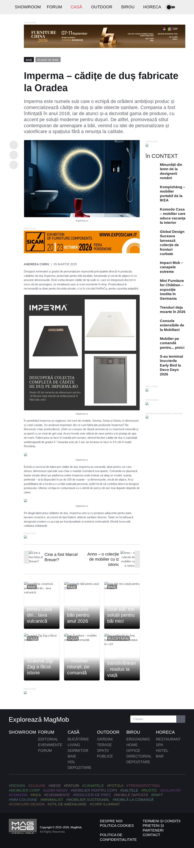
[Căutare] (181, 719)
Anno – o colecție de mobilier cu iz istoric (103, 559)
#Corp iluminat (105, 804)
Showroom (22, 732)
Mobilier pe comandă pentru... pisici (172, 343)
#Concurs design (27, 804)
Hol (71, 762)
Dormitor (78, 750)
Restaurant (168, 739)
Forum (46, 732)
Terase (104, 745)
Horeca (165, 732)
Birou (133, 732)
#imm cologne (23, 800)
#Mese (54, 786)
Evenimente (50, 745)
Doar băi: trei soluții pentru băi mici (121, 615)
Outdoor (108, 732)
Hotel (162, 750)
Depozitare (79, 767)
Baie (29, 60)
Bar (159, 756)
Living (74, 745)
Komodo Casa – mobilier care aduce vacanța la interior (172, 216)
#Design (17, 786)
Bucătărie (118, 639)
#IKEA (36, 795)
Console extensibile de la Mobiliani (172, 325)
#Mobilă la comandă (133, 800)
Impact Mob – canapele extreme (171, 267)
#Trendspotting (143, 786)
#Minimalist (51, 800)
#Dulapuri (170, 790)
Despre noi (111, 821)
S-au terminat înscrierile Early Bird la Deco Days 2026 (171, 365)
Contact (151, 835)
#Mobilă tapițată (131, 795)
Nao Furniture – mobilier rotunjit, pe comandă (81, 663)
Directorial (139, 756)
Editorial (48, 739)
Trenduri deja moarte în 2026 (172, 309)
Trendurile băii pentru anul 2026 (78, 615)
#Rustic (149, 790)
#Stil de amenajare (67, 804)
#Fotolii (115, 786)
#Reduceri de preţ (92, 795)
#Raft (157, 795)
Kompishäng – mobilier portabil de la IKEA (172, 193)
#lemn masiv (55, 790)
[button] (182, 7)
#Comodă (18, 795)
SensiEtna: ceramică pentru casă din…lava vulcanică (39, 609)
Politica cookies (117, 826)
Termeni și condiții (161, 821)
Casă (33, 639)
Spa (159, 745)
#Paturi (71, 786)
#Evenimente (57, 795)
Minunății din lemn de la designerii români (171, 171)
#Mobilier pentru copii (94, 790)
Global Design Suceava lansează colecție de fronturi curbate (172, 243)
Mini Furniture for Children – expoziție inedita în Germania (172, 289)
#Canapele (93, 786)
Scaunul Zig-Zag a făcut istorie (40, 667)
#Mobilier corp (24, 790)
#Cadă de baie (48, 60)
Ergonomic (138, 739)
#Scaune (36, 786)
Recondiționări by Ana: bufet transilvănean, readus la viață (121, 660)
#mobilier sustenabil (88, 800)
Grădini (105, 739)
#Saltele (129, 790)
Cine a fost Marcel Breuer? (61, 557)
